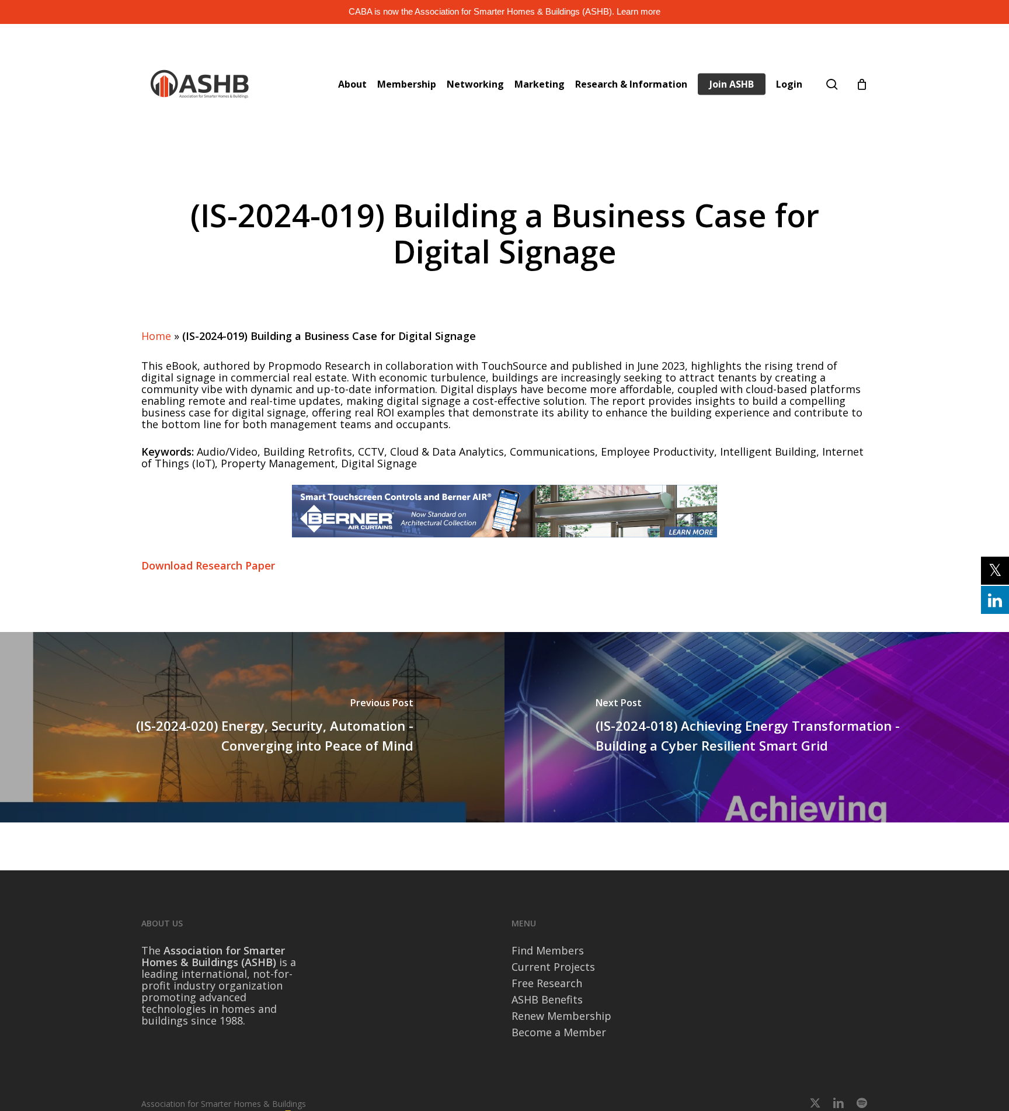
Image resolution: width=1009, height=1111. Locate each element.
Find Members (548, 950)
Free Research (547, 983)
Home (156, 336)
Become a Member (559, 1032)
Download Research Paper (208, 565)
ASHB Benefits (547, 999)
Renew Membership (561, 1016)
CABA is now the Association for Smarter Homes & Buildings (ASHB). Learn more (504, 11)
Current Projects (553, 967)
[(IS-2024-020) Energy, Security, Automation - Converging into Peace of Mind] (252, 727)
